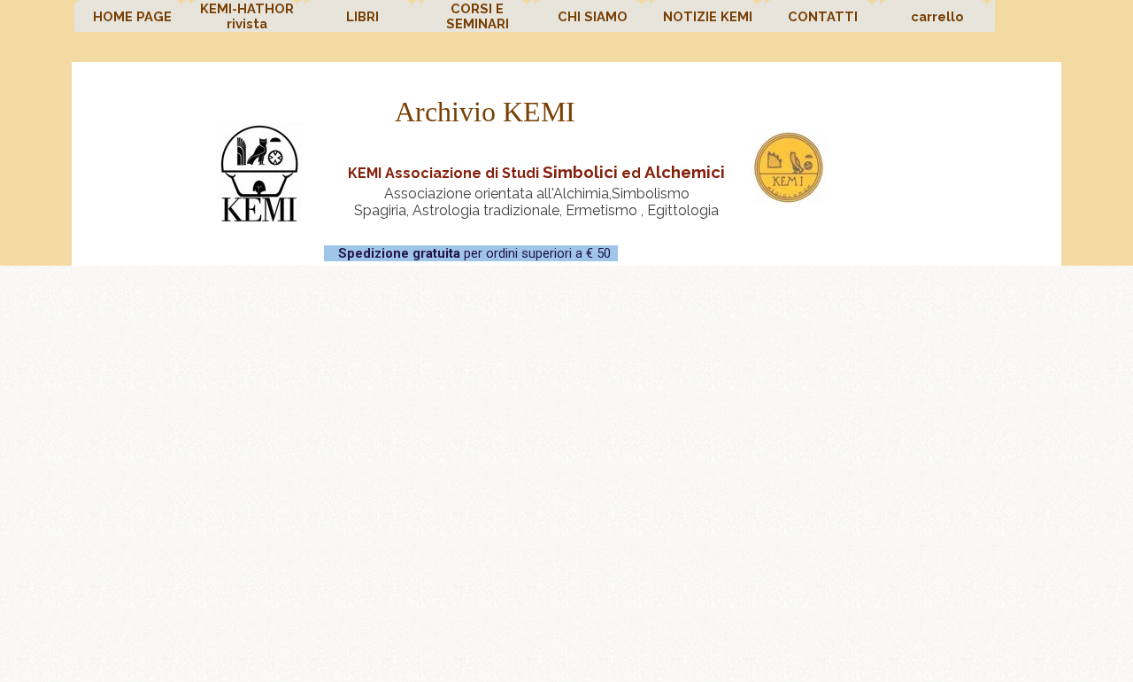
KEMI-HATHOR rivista (247, 16)
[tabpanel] (536, 188)
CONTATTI (823, 16)
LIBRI (362, 16)
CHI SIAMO (593, 16)
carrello (937, 16)
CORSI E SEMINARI (477, 16)
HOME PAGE (132, 16)
